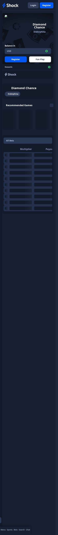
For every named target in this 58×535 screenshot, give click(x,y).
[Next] (51, 105)
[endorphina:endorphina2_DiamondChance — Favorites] (7, 88)
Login (33, 5)
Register (46, 5)
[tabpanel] (28, 178)
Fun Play (40, 59)
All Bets (10, 140)
